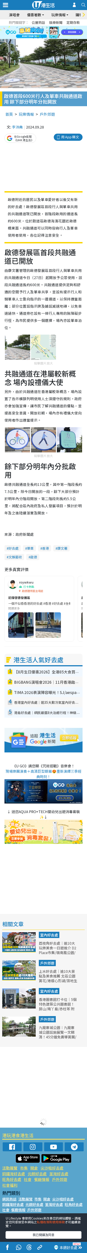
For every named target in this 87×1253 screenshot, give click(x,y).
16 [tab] (47, 38)
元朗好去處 (37, 1173)
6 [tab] (56, 27)
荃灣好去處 (58, 1173)
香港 (45, 548)
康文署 (62, 548)
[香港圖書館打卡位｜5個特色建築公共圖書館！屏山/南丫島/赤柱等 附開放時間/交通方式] (19, 1007)
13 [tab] (33, 38)
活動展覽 (9, 1168)
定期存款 (73, 22)
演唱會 (14, 14)
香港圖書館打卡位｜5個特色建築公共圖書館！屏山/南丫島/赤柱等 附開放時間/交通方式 (58, 1006)
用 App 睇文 (70, 137)
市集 (24, 1168)
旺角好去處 (11, 1179)
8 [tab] (38, 32)
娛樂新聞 (55, 22)
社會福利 (9, 1185)
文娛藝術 (15, 557)
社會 (27, 1179)
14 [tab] (38, 38)
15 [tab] (42, 38)
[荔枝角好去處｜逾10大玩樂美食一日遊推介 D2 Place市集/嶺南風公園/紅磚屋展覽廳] (19, 950)
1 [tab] (33, 27)
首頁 (9, 114)
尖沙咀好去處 (52, 1168)
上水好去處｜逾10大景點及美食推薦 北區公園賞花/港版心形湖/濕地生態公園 (58, 978)
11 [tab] (51, 32)
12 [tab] (56, 32)
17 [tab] (51, 38)
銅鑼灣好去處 (13, 1173)
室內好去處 (49, 935)
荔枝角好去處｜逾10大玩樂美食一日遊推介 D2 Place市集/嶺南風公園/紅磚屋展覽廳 (57, 950)
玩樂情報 (26, 114)
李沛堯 (17, 127)
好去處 (13, 548)
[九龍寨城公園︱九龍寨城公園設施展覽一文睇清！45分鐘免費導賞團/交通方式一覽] (19, 1035)
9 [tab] (42, 32)
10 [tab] (47, 32)
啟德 (33, 557)
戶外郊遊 (47, 114)
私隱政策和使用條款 (51, 1222)
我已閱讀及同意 (43, 1234)
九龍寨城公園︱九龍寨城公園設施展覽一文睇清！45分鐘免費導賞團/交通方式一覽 (57, 1034)
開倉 (34, 1168)
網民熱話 (9, 1199)
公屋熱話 (38, 22)
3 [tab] (42, 27)
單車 (30, 548)
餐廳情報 (41, 1179)
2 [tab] (38, 27)
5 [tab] (51, 27)
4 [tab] (47, 27)
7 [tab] (33, 32)
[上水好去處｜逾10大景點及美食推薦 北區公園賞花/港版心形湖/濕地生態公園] (19, 979)
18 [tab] (56, 38)
